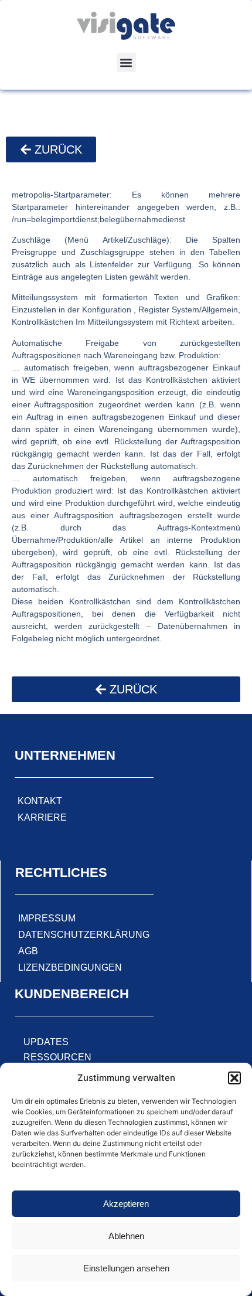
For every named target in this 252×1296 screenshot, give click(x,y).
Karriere (42, 817)
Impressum (47, 918)
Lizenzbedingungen (70, 967)
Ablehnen (126, 1236)
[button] (234, 1078)
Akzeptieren (126, 1204)
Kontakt (40, 801)
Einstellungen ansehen (126, 1268)
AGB (28, 951)
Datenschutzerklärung (83, 935)
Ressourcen (57, 1057)
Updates (46, 1042)
